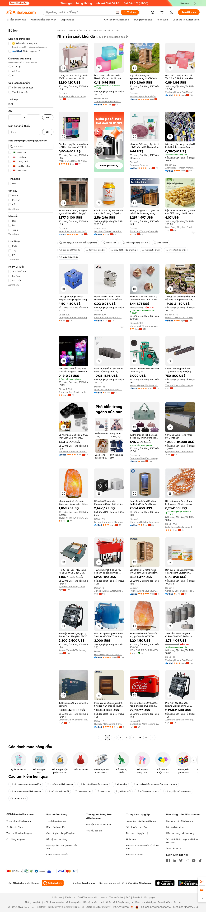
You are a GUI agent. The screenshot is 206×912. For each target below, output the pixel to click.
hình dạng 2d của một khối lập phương (80, 243)
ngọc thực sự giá (70, 257)
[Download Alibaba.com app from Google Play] (189, 883)
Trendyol (137, 897)
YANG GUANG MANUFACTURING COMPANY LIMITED (73, 161)
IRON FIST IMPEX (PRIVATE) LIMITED (73, 517)
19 (146, 737)
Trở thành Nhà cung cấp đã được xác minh (182, 841)
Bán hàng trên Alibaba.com (179, 821)
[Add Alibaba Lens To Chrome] (53, 883)
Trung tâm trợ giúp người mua (141, 821)
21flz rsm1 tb (162, 243)
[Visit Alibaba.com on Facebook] (168, 860)
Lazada (103, 897)
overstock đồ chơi (177, 250)
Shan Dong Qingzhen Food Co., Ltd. (180, 227)
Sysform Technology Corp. (72, 586)
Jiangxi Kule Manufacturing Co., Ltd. (73, 96)
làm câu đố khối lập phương (95, 784)
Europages (149, 897)
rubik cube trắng (152, 250)
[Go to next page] (152, 737)
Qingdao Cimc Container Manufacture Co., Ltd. (180, 451)
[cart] (162, 12)
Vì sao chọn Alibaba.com (18, 821)
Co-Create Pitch (14, 827)
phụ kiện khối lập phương (180, 791)
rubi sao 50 (111, 243)
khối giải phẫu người (60, 791)
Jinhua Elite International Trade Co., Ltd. (109, 101)
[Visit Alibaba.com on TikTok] (200, 860)
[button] (117, 12)
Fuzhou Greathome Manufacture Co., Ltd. (109, 522)
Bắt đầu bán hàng (174, 827)
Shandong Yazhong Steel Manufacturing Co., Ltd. (144, 231)
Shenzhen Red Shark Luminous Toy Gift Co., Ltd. (73, 392)
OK (47, 117)
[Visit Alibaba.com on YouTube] (194, 860)
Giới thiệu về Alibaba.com (19, 814)
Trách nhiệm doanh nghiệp (19, 833)
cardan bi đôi (20, 798)
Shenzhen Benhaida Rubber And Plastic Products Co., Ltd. (73, 451)
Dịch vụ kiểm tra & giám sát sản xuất (61, 847)
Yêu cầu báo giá (94, 830)
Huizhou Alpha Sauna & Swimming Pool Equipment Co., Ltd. (144, 96)
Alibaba (61, 30)
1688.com (70, 897)
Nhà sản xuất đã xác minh (99, 824)
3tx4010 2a (105, 791)
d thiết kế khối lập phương (61, 784)
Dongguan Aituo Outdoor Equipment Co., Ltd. (73, 317)
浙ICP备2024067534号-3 (185, 907)
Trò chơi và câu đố (101, 30)
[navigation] (30, 384)
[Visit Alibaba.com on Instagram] (187, 860)
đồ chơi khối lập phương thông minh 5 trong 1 (156, 784)
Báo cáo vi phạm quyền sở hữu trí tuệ (142, 847)
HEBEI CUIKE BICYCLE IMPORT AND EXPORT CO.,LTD (180, 317)
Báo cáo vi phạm (134, 854)
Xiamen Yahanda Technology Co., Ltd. (180, 385)
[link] (202, 881)
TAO (128, 897)
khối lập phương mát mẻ (137, 243)
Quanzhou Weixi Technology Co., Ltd (144, 458)
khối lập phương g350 (149, 791)
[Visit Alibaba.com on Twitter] (181, 860)
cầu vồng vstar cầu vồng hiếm (27, 784)
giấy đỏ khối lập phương (125, 250)
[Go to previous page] (101, 737)
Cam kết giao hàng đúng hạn (60, 833)
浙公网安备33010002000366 (155, 907)
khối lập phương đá (71, 250)
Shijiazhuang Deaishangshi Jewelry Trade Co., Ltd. (180, 527)
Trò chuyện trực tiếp (136, 827)
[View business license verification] (132, 907)
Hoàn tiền (131, 839)
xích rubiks (122, 784)
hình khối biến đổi (97, 250)
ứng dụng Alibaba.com (140, 883)
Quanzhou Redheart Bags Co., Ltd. (109, 389)
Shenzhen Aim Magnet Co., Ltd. (109, 317)
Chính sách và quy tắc (57, 854)
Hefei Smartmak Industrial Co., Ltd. (73, 231)
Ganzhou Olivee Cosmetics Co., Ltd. (109, 231)
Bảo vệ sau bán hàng (56, 839)
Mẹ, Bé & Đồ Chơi (78, 30)
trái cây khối (125, 791)
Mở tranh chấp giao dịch (138, 833)
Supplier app (88, 883)
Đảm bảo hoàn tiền (55, 827)
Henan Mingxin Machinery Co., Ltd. (144, 385)
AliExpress (57, 897)
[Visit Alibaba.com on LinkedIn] (174, 860)
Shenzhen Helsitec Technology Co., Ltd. (144, 522)
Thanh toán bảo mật (56, 821)
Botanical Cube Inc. (139, 165)
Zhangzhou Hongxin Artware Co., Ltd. (180, 167)
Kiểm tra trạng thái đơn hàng (180, 833)
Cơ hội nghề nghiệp (16, 839)
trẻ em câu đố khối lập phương (27, 791)
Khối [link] (117, 30)
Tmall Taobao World (87, 897)
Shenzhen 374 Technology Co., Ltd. (144, 326)
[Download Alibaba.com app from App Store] (165, 883)
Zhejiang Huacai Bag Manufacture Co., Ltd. (180, 92)
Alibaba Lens (19, 883)
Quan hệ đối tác (174, 848)
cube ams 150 (84, 791)
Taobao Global (116, 897)
